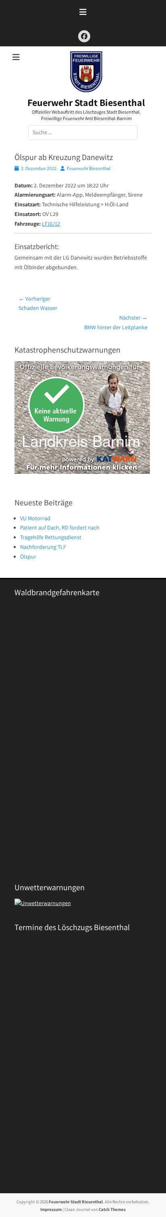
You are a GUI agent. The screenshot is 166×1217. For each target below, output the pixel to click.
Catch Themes (112, 1209)
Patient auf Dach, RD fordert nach (60, 527)
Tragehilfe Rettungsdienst (50, 537)
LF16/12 (51, 223)
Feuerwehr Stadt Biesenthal (86, 102)
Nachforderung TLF (43, 546)
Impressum (51, 1209)
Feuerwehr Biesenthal (88, 168)
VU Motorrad (35, 518)
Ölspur (28, 556)
